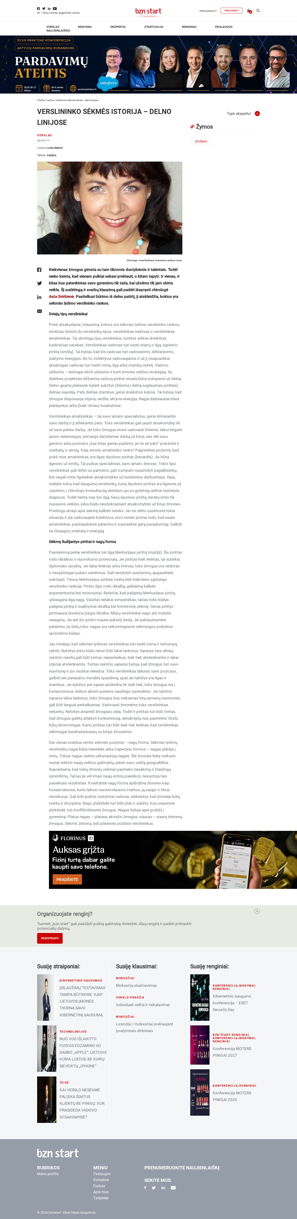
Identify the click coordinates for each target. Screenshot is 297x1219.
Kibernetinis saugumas (81, 980)
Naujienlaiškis (58, 30)
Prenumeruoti (208, 11)
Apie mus (101, 1192)
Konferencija (225, 985)
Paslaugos (223, 27)
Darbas (99, 1186)
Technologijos (73, 1031)
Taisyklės (101, 1198)
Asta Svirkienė (61, 296)
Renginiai (189, 27)
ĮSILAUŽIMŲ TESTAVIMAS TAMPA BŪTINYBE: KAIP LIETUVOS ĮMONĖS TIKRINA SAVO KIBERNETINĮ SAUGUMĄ (82, 1001)
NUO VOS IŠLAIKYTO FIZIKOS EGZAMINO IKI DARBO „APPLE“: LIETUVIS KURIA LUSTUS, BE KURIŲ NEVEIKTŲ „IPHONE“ (83, 1052)
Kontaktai (101, 1180)
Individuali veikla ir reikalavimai (143, 1004)
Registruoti (50, 938)
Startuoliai (153, 27)
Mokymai (85, 27)
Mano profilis (48, 1174)
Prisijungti (232, 10)
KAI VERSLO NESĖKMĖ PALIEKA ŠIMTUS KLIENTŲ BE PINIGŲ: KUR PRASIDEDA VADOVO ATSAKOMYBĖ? (82, 1103)
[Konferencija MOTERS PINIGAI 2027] (200, 1045)
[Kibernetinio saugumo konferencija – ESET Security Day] (200, 997)
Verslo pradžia (130, 997)
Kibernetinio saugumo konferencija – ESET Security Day (232, 1003)
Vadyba (50, 100)
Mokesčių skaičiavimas (136, 985)
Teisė (64, 1082)
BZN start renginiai (231, 1035)
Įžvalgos (201, 141)
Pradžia (41, 100)
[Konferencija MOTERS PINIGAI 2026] (200, 1092)
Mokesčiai (125, 978)
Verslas (52, 27)
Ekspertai (118, 27)
